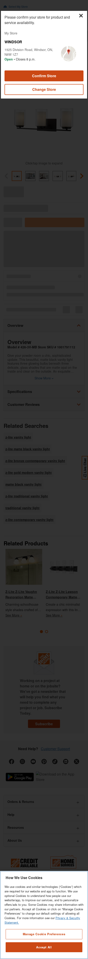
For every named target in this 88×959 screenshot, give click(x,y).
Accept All (44, 947)
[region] (44, 915)
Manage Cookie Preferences (44, 934)
